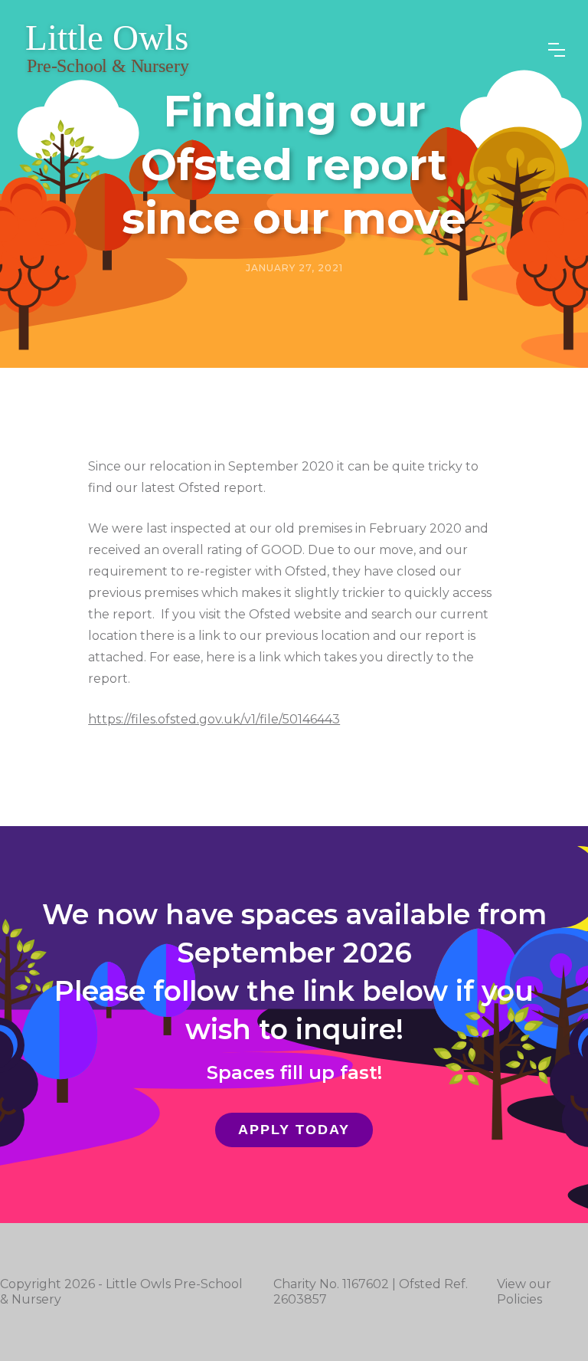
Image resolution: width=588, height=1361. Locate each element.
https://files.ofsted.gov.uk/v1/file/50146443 (214, 719)
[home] (107, 49)
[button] (556, 50)
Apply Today (294, 1129)
